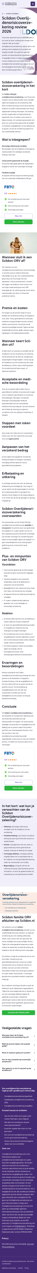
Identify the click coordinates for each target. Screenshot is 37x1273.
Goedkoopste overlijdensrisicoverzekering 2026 (19, 1101)
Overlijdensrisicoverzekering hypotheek (18, 1096)
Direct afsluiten (18, 222)
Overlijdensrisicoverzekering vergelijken (18, 1106)
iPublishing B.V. (20, 1226)
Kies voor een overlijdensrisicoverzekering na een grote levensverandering (19, 1136)
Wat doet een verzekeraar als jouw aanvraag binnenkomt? (16, 1123)
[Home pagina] (9, 3)
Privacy (27, 1268)
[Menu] (33, 4)
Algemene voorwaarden (9, 1268)
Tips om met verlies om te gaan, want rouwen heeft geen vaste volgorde (17, 1117)
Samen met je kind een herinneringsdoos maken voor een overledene (18, 1142)
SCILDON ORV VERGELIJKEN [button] (18, 1013)
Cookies (20, 1268)
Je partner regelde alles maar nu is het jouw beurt (17, 1129)
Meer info (18, 216)
